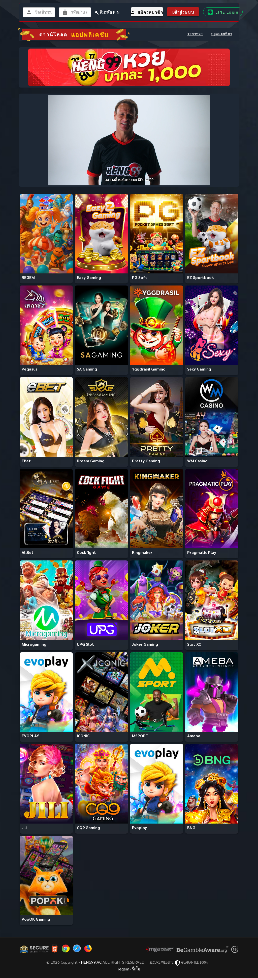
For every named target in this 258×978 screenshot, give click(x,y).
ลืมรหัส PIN (109, 12)
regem (123, 968)
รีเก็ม (136, 968)
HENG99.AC (91, 962)
